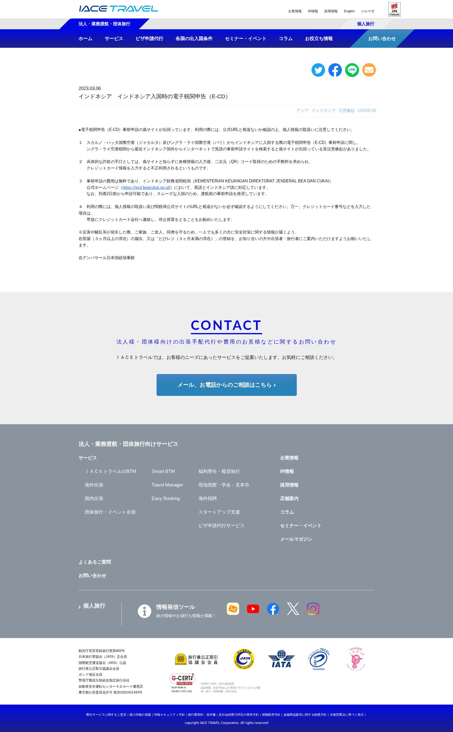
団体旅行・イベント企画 (110, 511)
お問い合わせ (92, 575)
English (349, 11)
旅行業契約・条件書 (202, 714)
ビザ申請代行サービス (221, 525)
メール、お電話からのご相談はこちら (225, 385)
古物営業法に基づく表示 (347, 714)
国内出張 (94, 498)
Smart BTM (163, 471)
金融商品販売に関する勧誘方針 (305, 714)
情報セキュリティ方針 (169, 714)
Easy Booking (166, 498)
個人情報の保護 (140, 714)
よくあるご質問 (95, 561)
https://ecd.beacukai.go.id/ (146, 187)
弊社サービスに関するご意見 (106, 714)
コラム (287, 511)
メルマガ (367, 11)
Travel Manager (167, 484)
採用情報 (331, 11)
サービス (88, 457)
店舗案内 (289, 498)
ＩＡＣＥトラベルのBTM (110, 471)
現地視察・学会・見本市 (223, 484)
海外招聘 (207, 498)
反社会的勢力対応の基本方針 (239, 714)
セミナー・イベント (301, 525)
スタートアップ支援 (219, 511)
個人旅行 (365, 23)
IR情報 (313, 11)
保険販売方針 (271, 714)
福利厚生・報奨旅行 (219, 471)
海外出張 (94, 484)
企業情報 (295, 11)
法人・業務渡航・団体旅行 (104, 23)
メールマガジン (296, 539)
